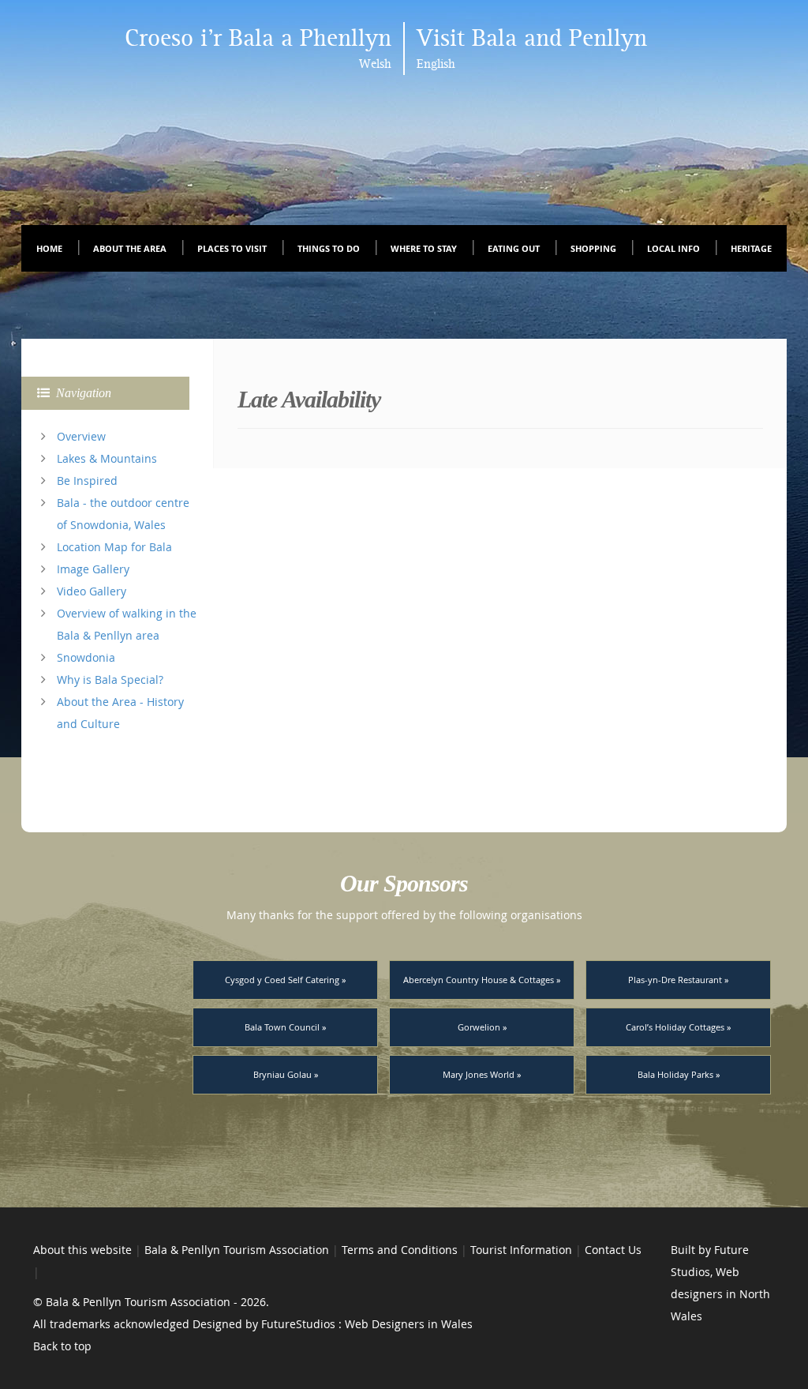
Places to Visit (232, 248)
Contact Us (613, 1249)
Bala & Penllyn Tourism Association (236, 1249)
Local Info (673, 248)
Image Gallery (93, 568)
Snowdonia (86, 657)
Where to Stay (424, 248)
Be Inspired (87, 480)
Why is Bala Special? (110, 679)
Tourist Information (521, 1249)
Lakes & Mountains (107, 458)
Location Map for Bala (114, 546)
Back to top (62, 1345)
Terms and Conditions (400, 1249)
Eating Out (514, 248)
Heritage (751, 248)
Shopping (593, 248)
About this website (82, 1249)
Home (49, 248)
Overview (81, 436)
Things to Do (328, 248)
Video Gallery (91, 591)
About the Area (129, 248)
